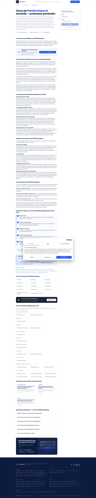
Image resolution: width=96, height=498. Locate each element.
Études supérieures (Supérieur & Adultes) (22, 293)
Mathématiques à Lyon (21, 314)
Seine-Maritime (33, 483)
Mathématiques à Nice (35, 367)
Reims (60, 483)
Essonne (17, 486)
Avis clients (28, 491)
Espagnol (28, 269)
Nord (17, 481)
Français (17, 269)
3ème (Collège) (47, 286)
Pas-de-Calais (20, 481)
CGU (65, 495)
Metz (58, 486)
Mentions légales (60, 495)
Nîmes (56, 484)
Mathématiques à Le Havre (21, 340)
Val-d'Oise (31, 486)
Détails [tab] (48, 243)
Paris (50, 481)
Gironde (42, 481)
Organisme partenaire (40, 491)
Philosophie (43, 269)
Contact (54, 491)
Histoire (39, 269)
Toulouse (59, 481)
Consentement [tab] (31, 243)
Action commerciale (44, 271)
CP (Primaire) (19, 279)
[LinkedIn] (76, 465)
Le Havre (72, 483)
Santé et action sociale (32, 272)
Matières (46, 1)
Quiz (59, 1)
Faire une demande (75, 1)
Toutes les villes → (74, 486)
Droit (35, 271)
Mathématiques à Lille (21, 334)
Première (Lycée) (34, 289)
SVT (46, 269)
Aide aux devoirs (51, 269)
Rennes (57, 483)
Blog (56, 1)
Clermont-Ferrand (61, 484)
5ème (64, 470)
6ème (61, 470)
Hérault (17, 483)
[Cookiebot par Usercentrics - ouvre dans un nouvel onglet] (67, 240)
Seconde (72, 470)
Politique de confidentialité (71, 495)
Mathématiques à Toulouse (22, 354)
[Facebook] (71, 465)
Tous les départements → (38, 486)
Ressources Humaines (23, 272)
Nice (63, 481)
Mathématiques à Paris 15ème (36, 373)
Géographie (35, 269)
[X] (74, 465)
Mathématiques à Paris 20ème (50, 373)
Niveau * (63, 19)
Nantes (66, 481)
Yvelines (21, 486)
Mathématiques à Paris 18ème (22, 376)
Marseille (53, 481)
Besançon (61, 486)
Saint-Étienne (64, 483)
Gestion (17, 272)
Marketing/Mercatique (53, 271)
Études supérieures (57, 472)
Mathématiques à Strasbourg (22, 327)
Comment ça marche (40, 1)
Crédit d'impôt (33, 491)
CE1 (51, 470)
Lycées (46, 491)
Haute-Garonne (38, 481)
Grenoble (76, 483)
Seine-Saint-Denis (36, 484)
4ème (67, 470)
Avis (53, 1)
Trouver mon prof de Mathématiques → (47, 52)
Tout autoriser (64, 257)
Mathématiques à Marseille (22, 367)
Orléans (65, 486)
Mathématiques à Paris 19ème (36, 376)
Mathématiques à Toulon (49, 367)
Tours (76, 484)
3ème (69, 470)
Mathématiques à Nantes (21, 360)
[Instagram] (79, 465)
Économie (32, 271)
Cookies (78, 495)
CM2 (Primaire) (33, 282)
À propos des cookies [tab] (64, 243)
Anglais (21, 269)
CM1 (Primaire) (19, 282)
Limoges (50, 486)
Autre (47, 272)
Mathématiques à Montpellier (36, 354)
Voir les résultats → (51, 299)
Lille (54, 483)
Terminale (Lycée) (48, 289)
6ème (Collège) (47, 282)
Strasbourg (74, 481)
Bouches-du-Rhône (27, 481)
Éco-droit (38, 271)
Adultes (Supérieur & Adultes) (36, 293)
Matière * (63, 14)
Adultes (62, 472)
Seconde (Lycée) (20, 289)
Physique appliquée (23, 271)
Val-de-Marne (42, 484)
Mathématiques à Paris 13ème (50, 376)
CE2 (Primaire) (47, 279)
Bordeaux (51, 483)
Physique (17, 271)
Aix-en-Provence (68, 484)
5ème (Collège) (19, 286)
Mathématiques (18, 470)
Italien (31, 269)
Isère (38, 483)
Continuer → (47, 447)
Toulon (69, 483)
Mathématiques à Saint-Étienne (36, 314)
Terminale (51, 472)
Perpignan (54, 486)
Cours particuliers (25, 5)
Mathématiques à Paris (21, 373)
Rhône (33, 481)
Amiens (79, 484)
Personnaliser (47, 257)
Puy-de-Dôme (42, 483)
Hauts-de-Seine (29, 484)
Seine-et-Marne (26, 486)
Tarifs (50, 1)
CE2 (53, 470)
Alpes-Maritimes (23, 484)
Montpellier (70, 481)
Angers (53, 484)
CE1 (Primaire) (33, 279)
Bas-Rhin (17, 484)
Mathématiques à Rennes (21, 321)
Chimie (28, 271)
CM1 (56, 470)
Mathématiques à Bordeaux (22, 347)
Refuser (32, 257)
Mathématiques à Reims (35, 327)
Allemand (24, 269)
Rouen (69, 486)
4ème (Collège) (33, 286)
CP (49, 470)
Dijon (50, 484)
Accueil (17, 5)
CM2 (58, 470)
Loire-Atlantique (27, 483)
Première (76, 470)
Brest (73, 484)
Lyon (56, 481)
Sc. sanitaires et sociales (41, 272)
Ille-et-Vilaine (21, 483)
